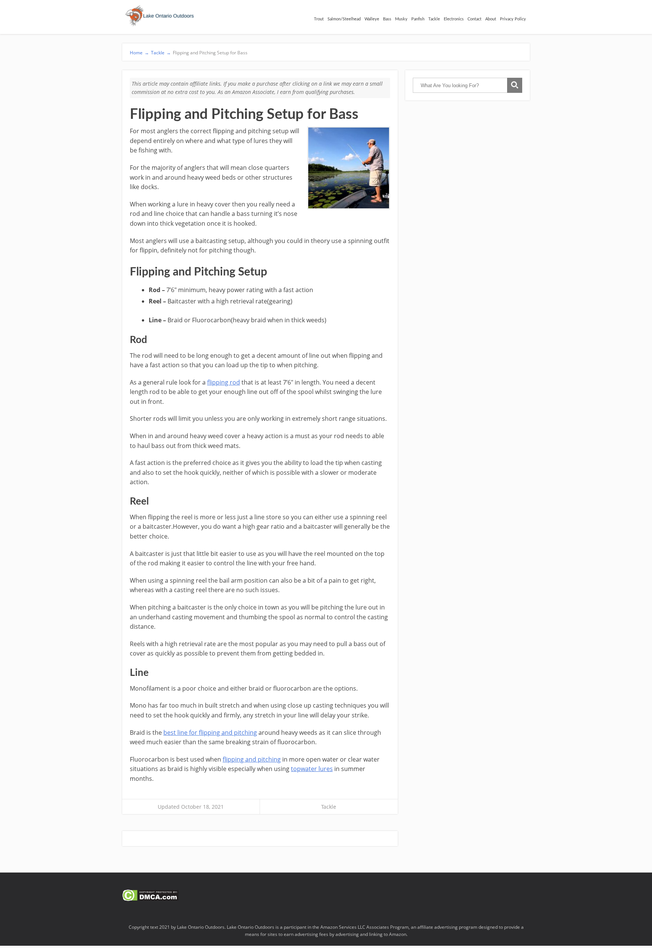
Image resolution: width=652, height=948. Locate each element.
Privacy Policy (513, 19)
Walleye (371, 19)
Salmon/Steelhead (344, 19)
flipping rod (223, 382)
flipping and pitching (252, 759)
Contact (474, 19)
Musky (401, 19)
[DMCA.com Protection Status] (150, 899)
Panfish (417, 19)
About (490, 19)
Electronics (454, 19)
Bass (387, 19)
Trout (319, 19)
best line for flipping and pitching (210, 732)
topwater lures (312, 769)
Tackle (434, 19)
